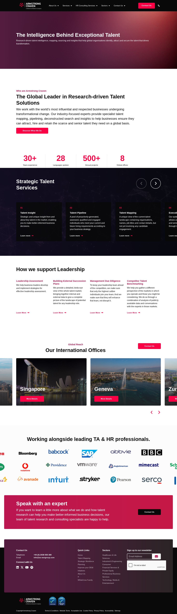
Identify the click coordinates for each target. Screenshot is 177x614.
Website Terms (65, 611)
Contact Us (118, 6)
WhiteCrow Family (85, 580)
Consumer (106, 564)
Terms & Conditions (52, 611)
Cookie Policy (88, 611)
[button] (155, 183)
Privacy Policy (99, 611)
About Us (81, 574)
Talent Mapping (84, 558)
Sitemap (117, 611)
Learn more (25, 236)
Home (80, 555)
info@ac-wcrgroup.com (44, 557)
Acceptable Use (76, 611)
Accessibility (109, 611)
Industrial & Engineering (112, 561)
